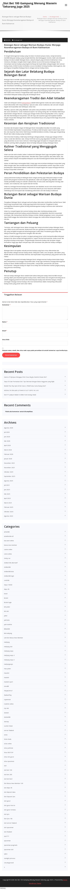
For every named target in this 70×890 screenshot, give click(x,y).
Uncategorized (54, 16)
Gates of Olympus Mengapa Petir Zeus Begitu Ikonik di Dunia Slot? (25, 377)
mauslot (6, 673)
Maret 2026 (8, 450)
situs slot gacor (9, 757)
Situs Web (5, 339)
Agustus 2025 (8, 481)
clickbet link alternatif (11, 563)
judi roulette (8, 624)
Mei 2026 (7, 441)
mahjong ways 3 (9, 660)
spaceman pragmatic (11, 845)
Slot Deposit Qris (9, 796)
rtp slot (6, 708)
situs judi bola (8, 748)
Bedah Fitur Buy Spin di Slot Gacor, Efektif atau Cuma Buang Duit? (25, 386)
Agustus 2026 (8, 428)
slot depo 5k (8, 788)
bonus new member (10, 545)
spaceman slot (8, 849)
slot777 (6, 836)
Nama (4, 322)
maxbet (6, 677)
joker (5, 616)
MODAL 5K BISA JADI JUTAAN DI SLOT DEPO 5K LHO (21, 390)
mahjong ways (8, 651)
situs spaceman (9, 761)
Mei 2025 (7, 494)
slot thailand (8, 832)
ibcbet (6, 598)
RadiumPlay (8, 695)
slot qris (6, 814)
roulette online (8, 704)
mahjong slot (8, 646)
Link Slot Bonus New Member (13, 638)
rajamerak (7, 699)
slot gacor (7, 801)
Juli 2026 (7, 432)
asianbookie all (8, 536)
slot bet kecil (8, 779)
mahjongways (8, 664)
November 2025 (9, 467)
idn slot (6, 611)
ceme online (8, 554)
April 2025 (7, 498)
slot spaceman (8, 827)
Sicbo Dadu (7, 739)
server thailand (9, 730)
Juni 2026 (7, 437)
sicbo (5, 735)
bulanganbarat (26, 103)
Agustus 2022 (8, 516)
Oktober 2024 (8, 512)
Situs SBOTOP (8, 752)
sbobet (6, 713)
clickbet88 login (9, 576)
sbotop (6, 721)
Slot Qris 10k (8, 818)
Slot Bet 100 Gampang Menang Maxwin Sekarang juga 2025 (30, 5)
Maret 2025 (8, 503)
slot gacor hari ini (9, 805)
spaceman (7, 841)
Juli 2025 (7, 485)
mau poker (7, 669)
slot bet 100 (8, 770)
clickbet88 (7, 567)
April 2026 (7, 445)
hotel (5, 594)
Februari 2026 (8, 454)
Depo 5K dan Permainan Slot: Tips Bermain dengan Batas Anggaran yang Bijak (29, 381)
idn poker (7, 607)
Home (45, 16)
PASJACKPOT (8, 691)
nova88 (6, 686)
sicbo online (8, 743)
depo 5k (6, 589)
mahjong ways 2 (9, 655)
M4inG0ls (7, 40)
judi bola (6, 620)
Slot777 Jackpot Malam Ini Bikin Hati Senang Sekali (20, 395)
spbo (5, 854)
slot (5, 766)
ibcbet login (7, 602)
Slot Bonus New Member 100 (13, 783)
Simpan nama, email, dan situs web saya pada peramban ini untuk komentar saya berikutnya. (35, 350)
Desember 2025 (9, 463)
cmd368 (6, 580)
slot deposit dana (9, 792)
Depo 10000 (8, 585)
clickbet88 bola (9, 571)
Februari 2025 (8, 507)
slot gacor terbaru (10, 810)
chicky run (7, 558)
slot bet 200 (8, 774)
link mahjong (8, 633)
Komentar (6, 305)
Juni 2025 (7, 489)
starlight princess (9, 858)
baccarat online (9, 540)
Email (4, 331)
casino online (8, 549)
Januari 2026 (8, 459)
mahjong (7, 642)
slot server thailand (10, 823)
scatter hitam (8, 726)
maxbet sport (8, 682)
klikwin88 (7, 629)
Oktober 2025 (8, 472)
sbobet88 (7, 717)
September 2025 (9, 476)
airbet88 (7, 532)
